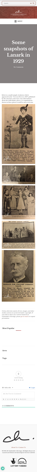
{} (23, 399)
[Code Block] (19, 399)
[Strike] (10, 399)
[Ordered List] (12, 399)
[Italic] (6, 399)
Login (33, 387)
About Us (14, 447)
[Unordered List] (14, 399)
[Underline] (8, 399)
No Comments (18, 67)
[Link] (21, 399)
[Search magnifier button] (33, 3)
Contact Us (22, 447)
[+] (25, 399)
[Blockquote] (16, 399)
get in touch (24, 316)
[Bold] (3, 399)
